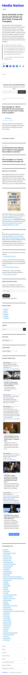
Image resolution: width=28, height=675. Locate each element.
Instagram (6, 318)
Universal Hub (7, 638)
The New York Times (8, 223)
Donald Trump (18, 98)
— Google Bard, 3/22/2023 (9, 256)
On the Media (6, 618)
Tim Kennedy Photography (10, 632)
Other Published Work (8, 662)
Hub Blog (5, 582)
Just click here (10, 183)
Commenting (5, 655)
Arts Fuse (5, 549)
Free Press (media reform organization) (13, 578)
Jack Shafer (6, 584)
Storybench (6, 627)
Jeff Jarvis (5, 589)
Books (3, 659)
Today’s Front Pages (8, 634)
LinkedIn (5, 316)
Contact (4, 652)
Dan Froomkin (7, 567)
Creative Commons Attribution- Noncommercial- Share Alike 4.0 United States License (13, 236)
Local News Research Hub (10, 594)
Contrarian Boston (8, 565)
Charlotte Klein (7, 560)
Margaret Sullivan (8, 596)
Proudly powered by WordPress (15, 672)
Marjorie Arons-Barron (9, 598)
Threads (5, 312)
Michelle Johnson (8, 609)
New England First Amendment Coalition (14, 611)
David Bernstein (7, 571)
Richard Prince (7, 625)
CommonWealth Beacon (9, 564)
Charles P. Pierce (7, 556)
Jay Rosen (5, 587)
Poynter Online (7, 622)
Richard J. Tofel (7, 623)
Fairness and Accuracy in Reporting (12, 576)
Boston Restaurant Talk (9, 553)
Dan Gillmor (6, 569)
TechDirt (5, 631)
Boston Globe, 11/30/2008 (10, 274)
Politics (12, 98)
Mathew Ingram (7, 600)
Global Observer (7, 580)
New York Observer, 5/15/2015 (11, 267)
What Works (6, 640)
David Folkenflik (7, 573)
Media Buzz (6, 604)
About (3, 649)
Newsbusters (6, 613)
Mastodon (6, 314)
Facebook (5, 309)
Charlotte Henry (7, 558)
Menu (4, 9)
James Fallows (7, 585)
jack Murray (8, 118)
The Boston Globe (14, 225)
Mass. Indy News (6, 665)
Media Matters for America (10, 605)
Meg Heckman (7, 607)
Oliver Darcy (6, 616)
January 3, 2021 (8, 58)
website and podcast (9, 215)
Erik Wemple (6, 575)
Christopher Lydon (8, 562)
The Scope (6, 629)
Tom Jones (6, 636)
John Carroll (6, 591)
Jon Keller (6, 593)
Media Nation (13, 5)
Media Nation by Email (8, 668)
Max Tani (5, 602)
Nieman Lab (6, 614)
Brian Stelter (6, 555)
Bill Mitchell (6, 551)
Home (3, 646)
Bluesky (5, 311)
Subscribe (21, 92)
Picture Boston (7, 620)
